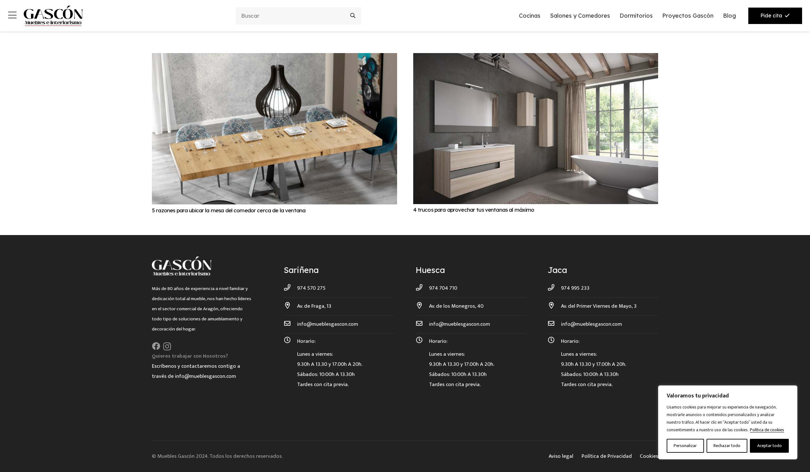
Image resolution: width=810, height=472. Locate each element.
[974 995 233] (554, 288)
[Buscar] (353, 16)
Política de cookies (767, 429)
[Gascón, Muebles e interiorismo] (53, 16)
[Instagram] (167, 346)
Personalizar (685, 445)
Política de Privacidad (607, 456)
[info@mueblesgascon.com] (290, 324)
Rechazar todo (726, 445)
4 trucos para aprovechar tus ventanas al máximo (473, 209)
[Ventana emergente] (12, 16)
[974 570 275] (290, 288)
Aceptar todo (769, 445)
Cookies (649, 456)
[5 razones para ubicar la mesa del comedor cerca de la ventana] (274, 58)
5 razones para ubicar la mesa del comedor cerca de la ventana (228, 210)
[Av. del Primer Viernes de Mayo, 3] (554, 306)
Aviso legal (561, 456)
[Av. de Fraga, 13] (290, 306)
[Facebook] (156, 346)
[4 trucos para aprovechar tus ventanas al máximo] (535, 58)
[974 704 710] (422, 288)
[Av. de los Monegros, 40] (422, 306)
